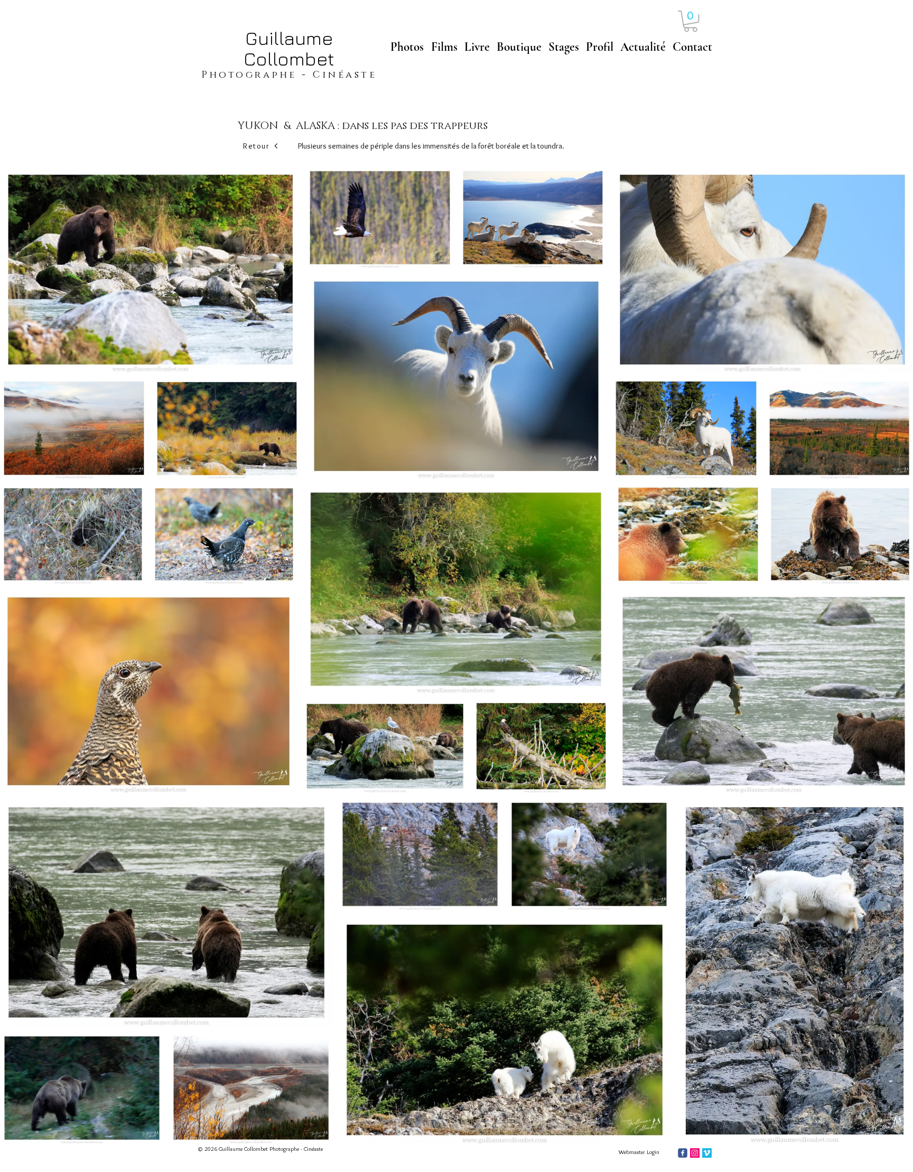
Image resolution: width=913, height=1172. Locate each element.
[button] (690, 21)
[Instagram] (695, 1153)
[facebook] (682, 1153)
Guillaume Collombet (289, 48)
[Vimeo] (707, 1153)
